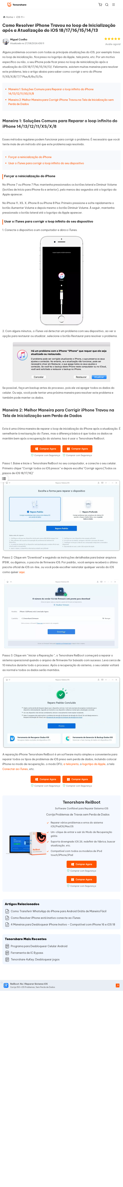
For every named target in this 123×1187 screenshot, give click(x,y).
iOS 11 (41, 43)
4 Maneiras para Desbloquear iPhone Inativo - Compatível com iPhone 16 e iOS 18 (63, 924)
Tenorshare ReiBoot (81, 802)
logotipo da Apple (93, 764)
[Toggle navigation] (112, 4)
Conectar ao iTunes (15, 769)
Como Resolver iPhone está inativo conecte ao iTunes (45, 918)
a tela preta (70, 764)
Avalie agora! (113, 44)
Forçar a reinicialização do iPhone (30, 157)
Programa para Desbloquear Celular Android (39, 946)
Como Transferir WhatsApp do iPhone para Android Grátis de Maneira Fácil (58, 911)
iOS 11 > (20, 17)
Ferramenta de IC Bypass (27, 953)
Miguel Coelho (18, 39)
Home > (10, 17)
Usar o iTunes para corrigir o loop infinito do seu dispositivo (46, 163)
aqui (21, 572)
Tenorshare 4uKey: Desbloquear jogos (35, 959)
